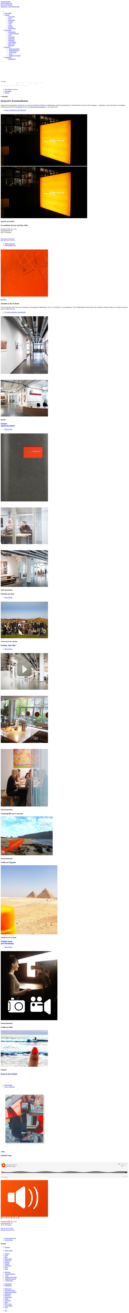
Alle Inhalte (8, 13)
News (10, 18)
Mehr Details (8, 429)
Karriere (10, 22)
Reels (6, 1302)
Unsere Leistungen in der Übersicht (15, 110)
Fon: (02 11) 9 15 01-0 (7, 239)
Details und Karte (10, 243)
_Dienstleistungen (13, 50)
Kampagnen (12, 32)
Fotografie (19, 107)
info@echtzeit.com (10, 245)
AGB (10, 23)
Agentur (7, 15)
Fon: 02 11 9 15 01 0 (7, 1228)
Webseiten (11, 40)
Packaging (11, 38)
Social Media (12, 42)
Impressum (11, 20)
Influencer (11, 45)
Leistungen (11, 16)
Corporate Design (13, 33)
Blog (6, 1257)
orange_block (9, 1250)
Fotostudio (11, 37)
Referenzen (8, 30)
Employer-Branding (10, 1292)
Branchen (7, 47)
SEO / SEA (11, 44)
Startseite (7, 1247)
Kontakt (10, 27)
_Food (10, 54)
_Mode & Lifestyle (14, 49)
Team (10, 25)
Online (7, 1299)
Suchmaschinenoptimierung (37, 107)
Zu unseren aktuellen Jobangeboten (15, 312)
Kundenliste (8, 57)
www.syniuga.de (10, 1087)
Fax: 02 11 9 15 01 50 (7, 1230)
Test (6, 1310)
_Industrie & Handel (14, 55)
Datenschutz (12, 28)
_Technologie (12, 52)
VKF (9, 35)
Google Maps (9, 1240)
